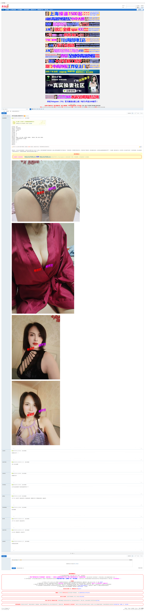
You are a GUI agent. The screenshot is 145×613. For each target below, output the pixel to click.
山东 (47, 107)
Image (15, 559)
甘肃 (99, 107)
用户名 (123, 5)
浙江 (67, 107)
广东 (74, 107)
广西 (77, 107)
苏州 (97, 105)
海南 (79, 107)
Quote (18, 559)
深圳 (90, 105)
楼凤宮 (1, 111)
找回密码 (142, 5)
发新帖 (3, 113)
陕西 (98, 107)
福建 (76, 107)
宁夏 (101, 107)
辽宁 (56, 107)
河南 (49, 107)
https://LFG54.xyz (30, 157)
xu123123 (4, 473)
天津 (92, 105)
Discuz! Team (7, 609)
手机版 (126, 608)
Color (13, 559)
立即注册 (142, 7)
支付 (140, 146)
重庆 (89, 107)
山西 (50, 107)
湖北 (82, 107)
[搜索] (30, 109)
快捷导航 (139, 9)
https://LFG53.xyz (45, 157)
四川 (88, 107)
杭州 (99, 105)
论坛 (3, 9)
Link (16, 559)
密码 (123, 7)
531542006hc (4, 507)
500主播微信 (20, 9)
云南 (92, 107)
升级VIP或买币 (26, 9)
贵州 (91, 107)
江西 (70, 107)
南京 (95, 105)
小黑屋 (139, 608)
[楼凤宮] (5, 6)
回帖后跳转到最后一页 (20, 568)
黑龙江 (60, 107)
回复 (13, 448)
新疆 (104, 107)
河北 (46, 107)
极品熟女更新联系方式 (15, 111)
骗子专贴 (46, 9)
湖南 (84, 107)
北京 (83, 105)
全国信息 (7, 111)
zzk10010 (3, 541)
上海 (85, 105)
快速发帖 (132, 608)
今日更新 (7, 9)
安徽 (69, 107)
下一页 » (72, 553)
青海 (102, 107)
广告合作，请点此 (72, 104)
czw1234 (3, 450)
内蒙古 (53, 107)
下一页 (141, 113)
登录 (19, 123)
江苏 (66, 107)
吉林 (58, 107)
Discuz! (7, 608)
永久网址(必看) (13, 9)
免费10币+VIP (33, 9)
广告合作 (129, 608)
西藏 (94, 107)
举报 (141, 448)
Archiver (136, 608)
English (51, 9)
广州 (88, 105)
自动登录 (138, 5)
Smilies (20, 559)
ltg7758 (3, 518)
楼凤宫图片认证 (40, 9)
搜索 (27, 109)
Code (19, 559)
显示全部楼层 (24, 450)
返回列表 (129, 113)
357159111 (4, 484)
